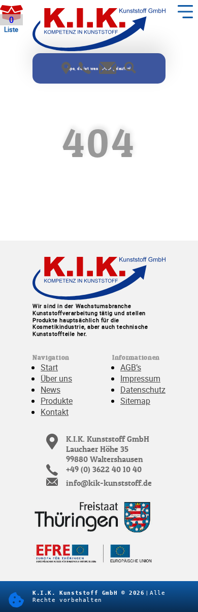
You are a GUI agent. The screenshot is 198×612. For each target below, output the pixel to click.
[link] (66, 69)
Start (49, 367)
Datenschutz (143, 389)
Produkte (57, 400)
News (50, 389)
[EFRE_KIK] (93, 553)
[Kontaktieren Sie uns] (85, 69)
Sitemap (135, 400)
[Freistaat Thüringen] (93, 515)
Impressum (140, 378)
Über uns (56, 378)
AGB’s (130, 367)
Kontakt (55, 411)
